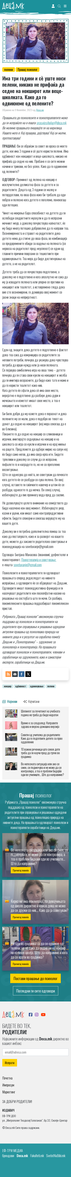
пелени (8, 69)
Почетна (7, 1078)
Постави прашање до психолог (35, 978)
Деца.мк (40, 110)
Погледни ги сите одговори (35, 991)
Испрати (9, 1062)
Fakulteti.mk (37, 1155)
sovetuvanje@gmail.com (28, 564)
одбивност (20, 686)
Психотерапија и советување (38, 559)
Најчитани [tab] (33, 701)
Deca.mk (22, 1155)
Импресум (8, 1084)
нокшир (7, 686)
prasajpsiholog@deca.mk (51, 122)
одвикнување (36, 686)
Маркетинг (8, 1091)
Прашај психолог (27, 69)
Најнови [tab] (11, 701)
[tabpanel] (35, 743)
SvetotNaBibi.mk (55, 1155)
